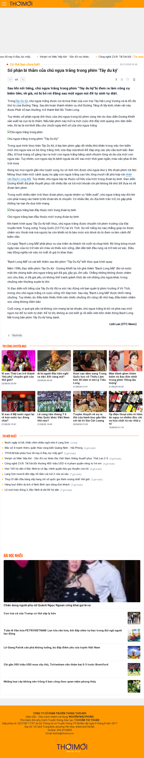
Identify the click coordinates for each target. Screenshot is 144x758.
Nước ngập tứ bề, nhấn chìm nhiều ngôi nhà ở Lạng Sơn (41, 442)
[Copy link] (127, 79)
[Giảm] (10, 79)
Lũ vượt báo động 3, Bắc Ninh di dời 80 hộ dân (38, 489)
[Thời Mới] (72, 747)
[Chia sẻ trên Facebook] (116, 79)
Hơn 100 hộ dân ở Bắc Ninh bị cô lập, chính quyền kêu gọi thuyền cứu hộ (53, 468)
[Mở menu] (4, 4)
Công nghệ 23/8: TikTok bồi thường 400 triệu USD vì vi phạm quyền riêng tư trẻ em (60, 463)
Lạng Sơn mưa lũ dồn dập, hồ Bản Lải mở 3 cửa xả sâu (43, 474)
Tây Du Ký (21, 101)
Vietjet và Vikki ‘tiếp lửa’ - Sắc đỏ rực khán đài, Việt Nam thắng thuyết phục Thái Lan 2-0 (63, 458)
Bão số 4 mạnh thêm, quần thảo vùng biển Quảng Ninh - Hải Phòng (50, 447)
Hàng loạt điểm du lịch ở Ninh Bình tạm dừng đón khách (44, 484)
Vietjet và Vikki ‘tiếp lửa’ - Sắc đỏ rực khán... (51, 56)
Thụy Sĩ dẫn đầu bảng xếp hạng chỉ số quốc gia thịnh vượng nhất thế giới (54, 479)
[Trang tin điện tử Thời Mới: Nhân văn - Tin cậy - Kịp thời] (21, 4)
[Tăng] (23, 79)
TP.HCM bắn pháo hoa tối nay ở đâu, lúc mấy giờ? (40, 453)
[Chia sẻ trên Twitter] (122, 79)
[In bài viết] (134, 79)
